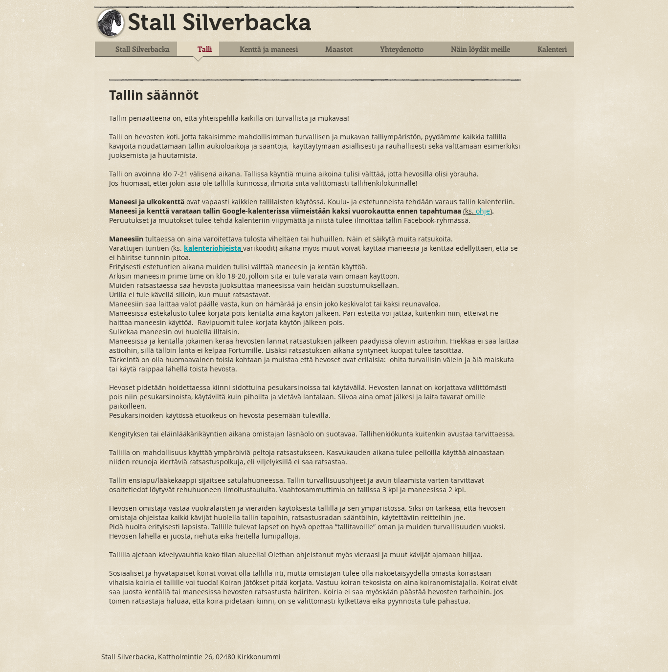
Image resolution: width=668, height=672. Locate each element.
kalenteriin (495, 201)
